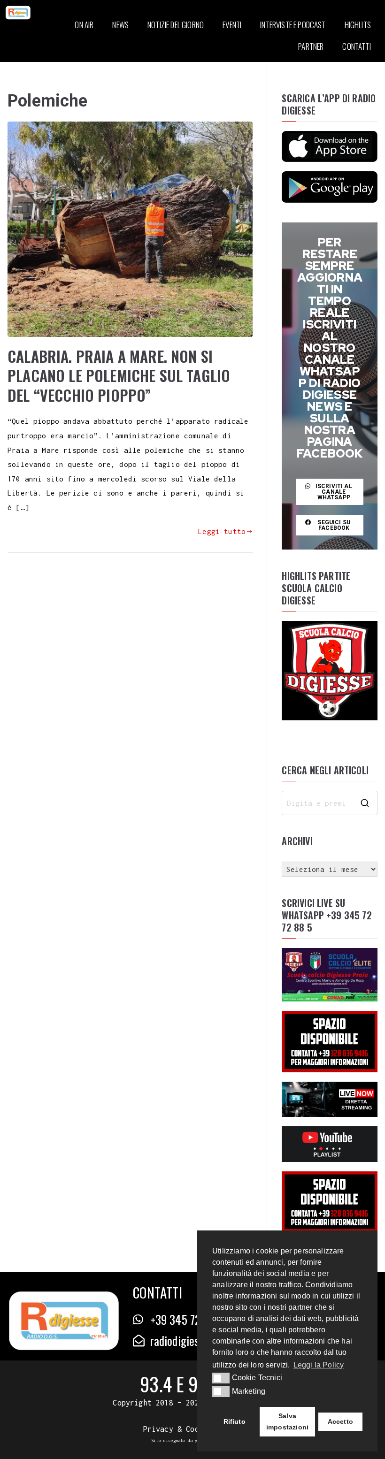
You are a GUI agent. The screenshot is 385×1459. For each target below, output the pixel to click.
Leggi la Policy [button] (318, 1365)
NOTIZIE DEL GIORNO (175, 25)
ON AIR (84, 25)
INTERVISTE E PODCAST (292, 25)
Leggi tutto (222, 531)
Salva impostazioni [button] (287, 1421)
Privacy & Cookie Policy (192, 1429)
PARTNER (310, 46)
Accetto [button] (340, 1421)
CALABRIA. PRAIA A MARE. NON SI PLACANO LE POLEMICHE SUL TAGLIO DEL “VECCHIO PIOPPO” (119, 375)
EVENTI (232, 25)
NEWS (120, 25)
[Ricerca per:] (329, 803)
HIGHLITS (358, 25)
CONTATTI (356, 46)
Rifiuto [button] (234, 1421)
